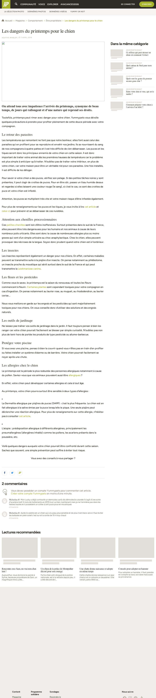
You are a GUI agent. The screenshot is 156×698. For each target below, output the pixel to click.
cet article (90, 206)
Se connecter (128, 4)
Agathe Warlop (9, 38)
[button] (4, 473)
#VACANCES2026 (70, 4)
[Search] (16, 4)
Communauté (28, 4)
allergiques (74, 375)
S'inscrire (147, 4)
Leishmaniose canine (29, 268)
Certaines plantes (36, 287)
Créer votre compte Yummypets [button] (28, 493)
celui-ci (6, 211)
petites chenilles (16, 224)
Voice (41, 4)
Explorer (52, 4)
